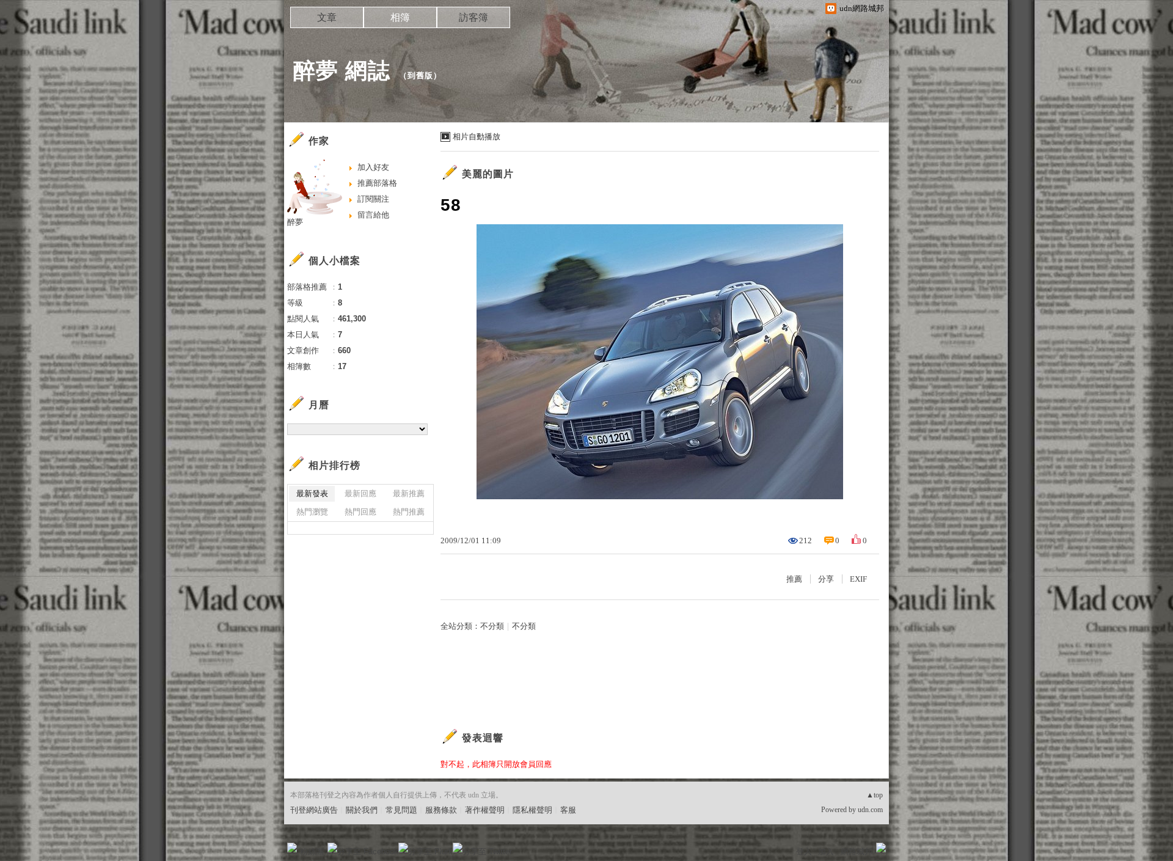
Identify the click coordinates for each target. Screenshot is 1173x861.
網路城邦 (856, 851)
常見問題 (401, 810)
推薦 (794, 579)
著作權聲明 (485, 810)
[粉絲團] (292, 847)
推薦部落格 (377, 183)
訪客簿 (473, 17)
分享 (826, 579)
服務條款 (441, 810)
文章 (327, 17)
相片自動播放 (476, 136)
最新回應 (360, 493)
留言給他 (373, 214)
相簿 (400, 17)
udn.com (870, 809)
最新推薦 (409, 493)
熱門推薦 (409, 511)
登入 (804, 851)
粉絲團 (312, 851)
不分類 (492, 626)
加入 (826, 851)
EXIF (858, 579)
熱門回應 (360, 511)
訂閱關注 (373, 198)
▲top (874, 795)
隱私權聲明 (532, 810)
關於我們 (362, 810)
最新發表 (312, 493)
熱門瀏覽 (312, 511)
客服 (568, 810)
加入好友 (373, 167)
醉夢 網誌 (341, 70)
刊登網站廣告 (314, 810)
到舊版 (420, 75)
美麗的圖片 (488, 174)
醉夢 (295, 222)
